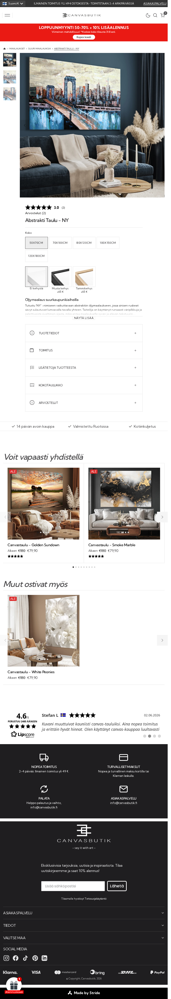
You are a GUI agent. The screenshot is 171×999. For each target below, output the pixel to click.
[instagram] (6, 958)
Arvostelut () (35, 213)
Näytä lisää (84, 318)
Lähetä (117, 886)
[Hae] (155, 15)
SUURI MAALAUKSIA (39, 48)
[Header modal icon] (7, 15)
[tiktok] (25, 958)
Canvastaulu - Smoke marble (111, 545)
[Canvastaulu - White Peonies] (43, 675)
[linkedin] (44, 958)
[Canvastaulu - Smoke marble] (124, 550)
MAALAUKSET (17, 48)
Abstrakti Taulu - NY (66, 48)
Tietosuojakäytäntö (95, 898)
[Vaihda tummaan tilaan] (149, 15)
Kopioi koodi (84, 37)
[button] (7, 15)
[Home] (4, 48)
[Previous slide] (24, 125)
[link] (83, 724)
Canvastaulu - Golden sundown (33, 545)
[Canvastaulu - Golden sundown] (43, 550)
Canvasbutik (88, 978)
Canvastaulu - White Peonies (31, 672)
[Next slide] (159, 125)
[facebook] (15, 958)
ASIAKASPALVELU (155, 3)
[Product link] (43, 504)
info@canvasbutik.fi (44, 807)
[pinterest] (35, 958)
